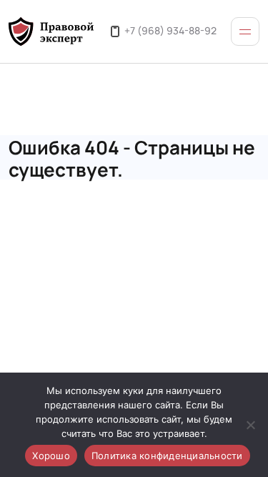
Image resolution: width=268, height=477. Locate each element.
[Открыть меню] (245, 31)
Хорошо (51, 455)
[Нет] (250, 425)
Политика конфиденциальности (167, 455)
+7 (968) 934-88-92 (170, 30)
